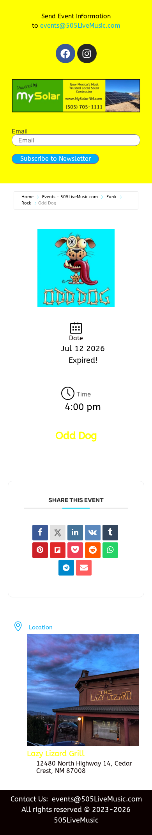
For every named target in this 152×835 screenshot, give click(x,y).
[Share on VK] (93, 532)
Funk (111, 196)
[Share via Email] (84, 568)
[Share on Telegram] (66, 568)
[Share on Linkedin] (75, 532)
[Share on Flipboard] (57, 550)
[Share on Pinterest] (40, 550)
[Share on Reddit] (93, 550)
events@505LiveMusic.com (80, 25)
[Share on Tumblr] (110, 532)
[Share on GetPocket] (75, 550)
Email (20, 131)
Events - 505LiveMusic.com (70, 196)
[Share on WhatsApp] (110, 550)
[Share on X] (57, 532)
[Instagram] (87, 53)
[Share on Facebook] (40, 532)
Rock (26, 203)
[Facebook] (65, 53)
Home (27, 196)
